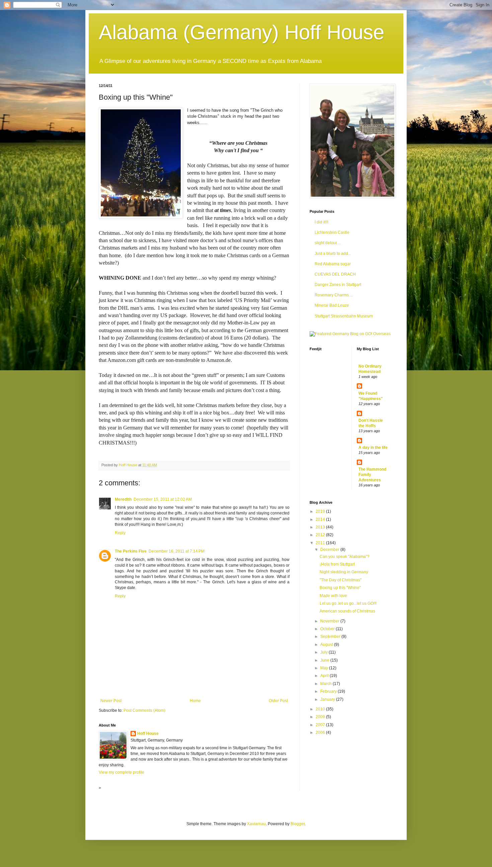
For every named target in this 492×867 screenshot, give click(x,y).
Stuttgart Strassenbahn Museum (344, 316)
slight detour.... (328, 242)
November (330, 621)
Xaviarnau (256, 824)
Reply (120, 533)
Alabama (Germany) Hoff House (241, 32)
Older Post (278, 700)
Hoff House (148, 733)
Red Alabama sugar (333, 264)
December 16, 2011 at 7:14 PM (176, 551)
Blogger (298, 824)
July (324, 652)
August (327, 644)
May (324, 668)
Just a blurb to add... (333, 253)
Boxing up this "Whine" (340, 587)
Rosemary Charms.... (334, 295)
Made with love (333, 595)
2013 (321, 527)
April (325, 675)
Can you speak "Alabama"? (345, 556)
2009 (321, 716)
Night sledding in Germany (344, 572)
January (328, 699)
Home (195, 700)
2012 (321, 535)
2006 (321, 732)
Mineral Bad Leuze (332, 305)
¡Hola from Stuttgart (337, 564)
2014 (321, 519)
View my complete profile (121, 772)
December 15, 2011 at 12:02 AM (163, 499)
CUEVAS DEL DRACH (335, 274)
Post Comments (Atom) (144, 710)
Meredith (123, 499)
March (326, 683)
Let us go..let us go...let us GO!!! (348, 603)
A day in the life (373, 447)
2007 (321, 724)
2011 (321, 543)
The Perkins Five (131, 551)
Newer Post (110, 700)
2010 (321, 709)
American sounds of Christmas (347, 611)
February (329, 691)
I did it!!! (321, 222)
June (325, 660)
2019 (321, 511)
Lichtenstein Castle (332, 232)
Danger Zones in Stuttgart (338, 284)
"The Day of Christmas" (340, 580)
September (330, 636)
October (328, 629)
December (330, 549)
